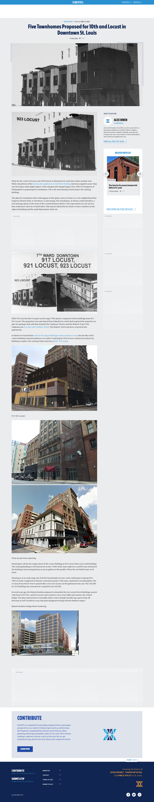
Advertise (136, 2)
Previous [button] (105, 174)
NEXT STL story (60, 341)
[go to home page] (77, 2)
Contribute (126, 2)
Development (68, 22)
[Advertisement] (54, 232)
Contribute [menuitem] (23, 771)
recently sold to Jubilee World (36, 327)
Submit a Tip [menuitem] (22, 779)
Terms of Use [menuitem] (48, 780)
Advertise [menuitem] (46, 771)
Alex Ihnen (74, 38)
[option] (123, 176)
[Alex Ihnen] (108, 121)
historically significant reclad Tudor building (52, 183)
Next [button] (140, 174)
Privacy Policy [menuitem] (48, 784)
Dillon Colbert (114, 191)
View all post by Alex (114, 141)
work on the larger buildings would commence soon (56, 335)
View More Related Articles (119, 209)
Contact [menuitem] (46, 775)
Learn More (25, 749)
